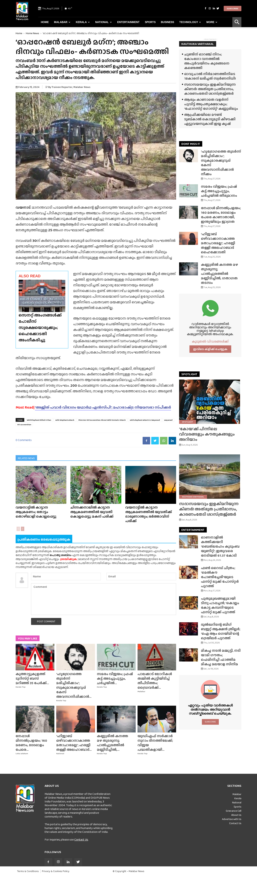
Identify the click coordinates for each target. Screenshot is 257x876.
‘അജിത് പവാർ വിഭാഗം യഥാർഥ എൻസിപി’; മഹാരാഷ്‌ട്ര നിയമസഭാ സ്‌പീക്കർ (103, 407)
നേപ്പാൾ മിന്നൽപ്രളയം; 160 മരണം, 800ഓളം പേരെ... (31, 742)
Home (45, 22)
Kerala (81, 22)
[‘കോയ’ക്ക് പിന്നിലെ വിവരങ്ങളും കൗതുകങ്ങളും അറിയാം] (210, 402)
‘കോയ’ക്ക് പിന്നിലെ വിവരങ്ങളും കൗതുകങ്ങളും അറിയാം (207, 434)
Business (167, 22)
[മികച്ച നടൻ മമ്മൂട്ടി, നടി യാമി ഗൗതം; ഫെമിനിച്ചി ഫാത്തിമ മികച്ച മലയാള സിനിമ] (188, 655)
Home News (32, 33)
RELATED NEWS (26, 458)
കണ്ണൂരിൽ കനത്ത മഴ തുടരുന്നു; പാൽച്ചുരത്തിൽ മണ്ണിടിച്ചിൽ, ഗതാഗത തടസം (219, 273)
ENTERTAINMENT (193, 529)
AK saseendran (24, 424)
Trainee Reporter (62, 87)
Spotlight (187, 421)
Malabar (60, 22)
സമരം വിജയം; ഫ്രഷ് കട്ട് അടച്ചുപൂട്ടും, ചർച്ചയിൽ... (115, 678)
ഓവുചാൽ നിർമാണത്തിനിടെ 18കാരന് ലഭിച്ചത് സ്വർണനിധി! (210, 76)
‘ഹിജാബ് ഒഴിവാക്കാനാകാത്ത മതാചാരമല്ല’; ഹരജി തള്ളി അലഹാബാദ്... (74, 742)
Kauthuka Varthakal (193, 496)
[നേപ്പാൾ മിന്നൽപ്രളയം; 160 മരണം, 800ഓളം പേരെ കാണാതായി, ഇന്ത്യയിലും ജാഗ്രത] (35, 719)
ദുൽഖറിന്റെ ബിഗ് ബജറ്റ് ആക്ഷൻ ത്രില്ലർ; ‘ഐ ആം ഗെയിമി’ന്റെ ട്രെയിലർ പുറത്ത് (220, 631)
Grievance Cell (233, 811)
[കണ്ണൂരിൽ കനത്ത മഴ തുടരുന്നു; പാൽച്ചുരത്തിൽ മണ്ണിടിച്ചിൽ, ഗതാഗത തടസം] (116, 719)
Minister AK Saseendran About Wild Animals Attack (102, 419)
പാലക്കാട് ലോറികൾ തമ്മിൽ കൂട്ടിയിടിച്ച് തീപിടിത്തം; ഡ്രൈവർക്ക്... (155, 680)
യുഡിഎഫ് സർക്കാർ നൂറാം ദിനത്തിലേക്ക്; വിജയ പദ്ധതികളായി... (155, 742)
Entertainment (128, 22)
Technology (188, 22)
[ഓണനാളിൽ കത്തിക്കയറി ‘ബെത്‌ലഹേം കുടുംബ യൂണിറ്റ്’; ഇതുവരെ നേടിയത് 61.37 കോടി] (188, 541)
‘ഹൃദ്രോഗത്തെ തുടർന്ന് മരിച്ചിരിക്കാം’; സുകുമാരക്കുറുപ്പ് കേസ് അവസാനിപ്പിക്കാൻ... (73, 685)
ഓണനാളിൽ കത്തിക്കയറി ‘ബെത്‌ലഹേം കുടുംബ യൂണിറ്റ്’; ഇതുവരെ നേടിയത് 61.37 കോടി (220, 546)
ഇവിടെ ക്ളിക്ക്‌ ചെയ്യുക (210, 349)
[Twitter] (218, 8)
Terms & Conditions (28, 871)
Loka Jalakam (22, 753)
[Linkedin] (214, 8)
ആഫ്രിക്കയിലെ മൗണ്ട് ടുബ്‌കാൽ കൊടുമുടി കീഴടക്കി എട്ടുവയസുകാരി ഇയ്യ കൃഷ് (210, 119)
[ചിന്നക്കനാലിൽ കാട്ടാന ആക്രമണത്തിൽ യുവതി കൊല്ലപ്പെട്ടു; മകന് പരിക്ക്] (95, 485)
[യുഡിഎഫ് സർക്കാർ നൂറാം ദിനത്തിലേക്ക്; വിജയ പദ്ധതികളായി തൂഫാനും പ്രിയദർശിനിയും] (157, 719)
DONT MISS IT (190, 143)
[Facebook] (205, 8)
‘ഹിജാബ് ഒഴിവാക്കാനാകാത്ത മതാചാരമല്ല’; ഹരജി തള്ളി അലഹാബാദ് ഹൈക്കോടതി (218, 243)
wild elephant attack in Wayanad (145, 419)
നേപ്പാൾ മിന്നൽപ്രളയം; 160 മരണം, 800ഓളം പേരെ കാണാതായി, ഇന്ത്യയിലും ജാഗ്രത (221, 214)
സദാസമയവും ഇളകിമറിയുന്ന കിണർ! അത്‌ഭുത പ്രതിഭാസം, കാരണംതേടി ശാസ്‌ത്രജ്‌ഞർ (210, 89)
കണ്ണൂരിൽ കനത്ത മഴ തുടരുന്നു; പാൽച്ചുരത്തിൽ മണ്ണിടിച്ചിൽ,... (112, 742)
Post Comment (46, 621)
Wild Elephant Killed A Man (39, 419)
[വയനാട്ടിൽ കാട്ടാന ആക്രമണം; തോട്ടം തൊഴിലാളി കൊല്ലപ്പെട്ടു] (41, 485)
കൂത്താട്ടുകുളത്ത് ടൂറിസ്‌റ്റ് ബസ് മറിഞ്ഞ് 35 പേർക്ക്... (32, 678)
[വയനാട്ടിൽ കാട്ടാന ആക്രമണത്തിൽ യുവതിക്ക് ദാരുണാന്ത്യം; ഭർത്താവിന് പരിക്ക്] (150, 485)
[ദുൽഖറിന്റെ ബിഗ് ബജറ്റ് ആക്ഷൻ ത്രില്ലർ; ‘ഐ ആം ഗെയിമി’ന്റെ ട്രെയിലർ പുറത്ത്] (188, 628)
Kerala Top (21, 687)
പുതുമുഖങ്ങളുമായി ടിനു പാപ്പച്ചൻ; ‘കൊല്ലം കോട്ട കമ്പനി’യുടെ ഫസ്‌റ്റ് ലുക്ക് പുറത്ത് (220, 605)
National (102, 22)
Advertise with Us (231, 819)
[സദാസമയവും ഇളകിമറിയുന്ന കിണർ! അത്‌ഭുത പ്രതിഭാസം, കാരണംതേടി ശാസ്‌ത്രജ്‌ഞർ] (210, 476)
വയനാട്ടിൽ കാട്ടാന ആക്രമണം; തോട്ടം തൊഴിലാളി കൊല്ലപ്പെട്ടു (36, 512)
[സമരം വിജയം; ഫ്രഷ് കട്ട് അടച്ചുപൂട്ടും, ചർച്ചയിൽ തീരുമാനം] (116, 657)
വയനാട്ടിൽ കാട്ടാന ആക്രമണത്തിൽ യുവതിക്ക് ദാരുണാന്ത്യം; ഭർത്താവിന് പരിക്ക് (148, 514)
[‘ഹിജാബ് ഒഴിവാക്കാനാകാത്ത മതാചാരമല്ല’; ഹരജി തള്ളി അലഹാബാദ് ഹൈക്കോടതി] (75, 719)
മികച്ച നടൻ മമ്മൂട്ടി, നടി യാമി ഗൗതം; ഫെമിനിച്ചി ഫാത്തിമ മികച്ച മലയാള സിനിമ (221, 657)
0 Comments (24, 440)
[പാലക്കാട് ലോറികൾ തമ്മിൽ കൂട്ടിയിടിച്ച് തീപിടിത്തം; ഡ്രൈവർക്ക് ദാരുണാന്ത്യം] (157, 657)
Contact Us (81, 839)
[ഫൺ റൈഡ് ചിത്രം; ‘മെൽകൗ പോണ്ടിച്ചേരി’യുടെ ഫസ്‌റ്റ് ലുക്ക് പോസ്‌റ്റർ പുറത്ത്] (188, 572)
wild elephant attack (64, 419)
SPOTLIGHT (189, 374)
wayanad (168, 419)
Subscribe (232, 8)
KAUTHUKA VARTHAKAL (197, 43)
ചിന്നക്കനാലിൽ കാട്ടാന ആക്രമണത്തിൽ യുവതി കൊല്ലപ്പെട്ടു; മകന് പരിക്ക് (91, 512)
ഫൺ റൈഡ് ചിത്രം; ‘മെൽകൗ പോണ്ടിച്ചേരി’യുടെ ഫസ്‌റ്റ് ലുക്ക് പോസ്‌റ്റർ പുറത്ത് (220, 577)
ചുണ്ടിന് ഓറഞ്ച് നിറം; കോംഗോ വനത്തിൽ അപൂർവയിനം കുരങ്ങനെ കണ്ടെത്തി (206, 61)
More (210, 22)
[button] (236, 22)
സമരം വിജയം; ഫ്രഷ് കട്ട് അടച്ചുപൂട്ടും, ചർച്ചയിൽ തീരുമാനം (219, 191)
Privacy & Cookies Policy (55, 871)
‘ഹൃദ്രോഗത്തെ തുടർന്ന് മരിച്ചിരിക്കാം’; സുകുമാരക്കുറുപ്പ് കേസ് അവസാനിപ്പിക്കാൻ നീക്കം (221, 163)
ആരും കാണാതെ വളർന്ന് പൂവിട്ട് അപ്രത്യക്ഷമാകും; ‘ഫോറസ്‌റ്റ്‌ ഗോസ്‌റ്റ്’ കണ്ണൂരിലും (211, 104)
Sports (150, 22)
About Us (236, 815)
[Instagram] (210, 8)
